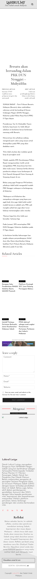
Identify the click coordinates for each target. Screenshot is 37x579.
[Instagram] (7, 510)
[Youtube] (22, 510)
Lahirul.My (15, 573)
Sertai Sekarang (17, 566)
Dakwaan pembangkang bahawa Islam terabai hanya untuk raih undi (27, 95)
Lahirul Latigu (9, 459)
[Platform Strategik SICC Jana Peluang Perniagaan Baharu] (27, 270)
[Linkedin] (12, 510)
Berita (5, 281)
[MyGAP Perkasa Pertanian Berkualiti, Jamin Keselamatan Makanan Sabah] (10, 308)
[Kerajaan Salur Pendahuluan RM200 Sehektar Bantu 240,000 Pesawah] (10, 270)
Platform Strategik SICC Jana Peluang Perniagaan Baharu (26, 287)
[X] (17, 510)
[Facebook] (3, 510)
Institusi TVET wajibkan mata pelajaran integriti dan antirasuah (9, 95)
